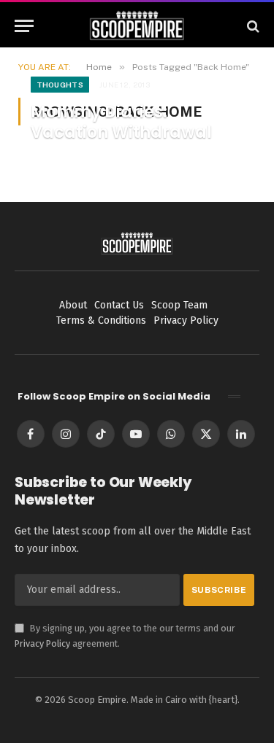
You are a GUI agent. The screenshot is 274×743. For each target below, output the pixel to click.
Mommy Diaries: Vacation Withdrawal (121, 122)
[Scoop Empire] (137, 26)
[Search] (251, 25)
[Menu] (24, 25)
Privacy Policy (42, 643)
